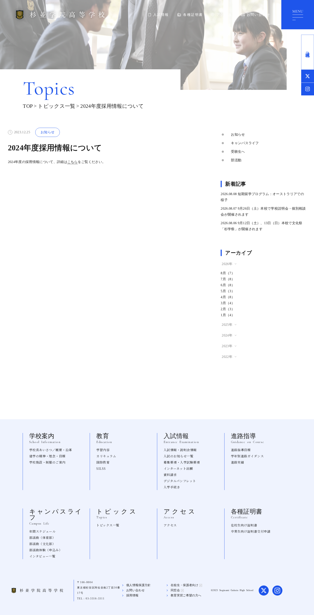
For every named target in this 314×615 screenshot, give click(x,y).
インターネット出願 (178, 468)
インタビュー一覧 (42, 556)
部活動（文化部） (42, 543)
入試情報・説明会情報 (180, 450)
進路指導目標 (241, 450)
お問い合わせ (258, 14)
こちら (72, 162)
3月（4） (228, 303)
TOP (28, 106)
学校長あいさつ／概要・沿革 (50, 450)
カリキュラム (106, 456)
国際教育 (103, 462)
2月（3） (228, 309)
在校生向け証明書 (244, 525)
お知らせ (238, 134)
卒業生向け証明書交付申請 (250, 531)
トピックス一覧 (56, 106)
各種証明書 (193, 14)
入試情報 (161, 14)
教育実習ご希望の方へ (186, 595)
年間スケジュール (42, 531)
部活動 (236, 160)
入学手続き (172, 487)
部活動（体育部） (42, 537)
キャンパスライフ (245, 143)
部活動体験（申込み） (45, 550)
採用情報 (132, 595)
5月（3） (228, 291)
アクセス (224, 14)
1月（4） (228, 315)
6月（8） (228, 285)
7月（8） (228, 279)
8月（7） (228, 273)
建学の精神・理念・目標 (47, 456)
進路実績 (237, 462)
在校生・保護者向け (184, 585)
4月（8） (228, 297)
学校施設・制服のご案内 (47, 462)
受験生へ (238, 151)
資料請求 (170, 474)
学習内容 (103, 450)
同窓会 (175, 590)
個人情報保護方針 (138, 585)
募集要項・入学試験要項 (182, 462)
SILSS (101, 468)
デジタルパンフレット (180, 481)
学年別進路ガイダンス (247, 456)
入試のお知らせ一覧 (178, 456)
